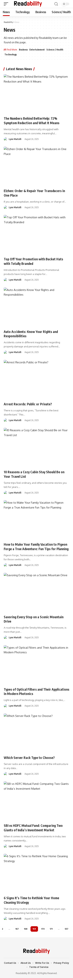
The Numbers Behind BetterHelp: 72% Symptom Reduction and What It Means (31, 120)
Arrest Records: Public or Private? (28, 404)
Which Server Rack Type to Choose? (29, 758)
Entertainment (37, 49)
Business (23, 49)
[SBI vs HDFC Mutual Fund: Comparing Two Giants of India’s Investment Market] (36, 801)
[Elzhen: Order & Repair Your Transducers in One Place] (36, 166)
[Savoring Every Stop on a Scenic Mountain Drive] (36, 592)
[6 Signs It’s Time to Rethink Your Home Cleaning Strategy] (36, 873)
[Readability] (28, 4)
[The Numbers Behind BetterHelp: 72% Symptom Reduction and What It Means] (36, 94)
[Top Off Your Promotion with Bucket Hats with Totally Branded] (36, 234)
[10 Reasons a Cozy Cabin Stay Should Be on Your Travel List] (36, 447)
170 (43, 929)
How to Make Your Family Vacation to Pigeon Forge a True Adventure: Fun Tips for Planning (36, 546)
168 (25, 929)
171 (51, 929)
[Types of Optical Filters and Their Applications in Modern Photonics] (36, 665)
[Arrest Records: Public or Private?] (36, 379)
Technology (10, 54)
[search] (56, 4)
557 (66, 929)
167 (17, 929)
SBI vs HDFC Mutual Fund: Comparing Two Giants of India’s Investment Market (33, 827)
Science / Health (54, 49)
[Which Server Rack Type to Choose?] (36, 733)
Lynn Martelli (15, 139)
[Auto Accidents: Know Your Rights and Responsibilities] (36, 307)
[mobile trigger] (7, 4)
